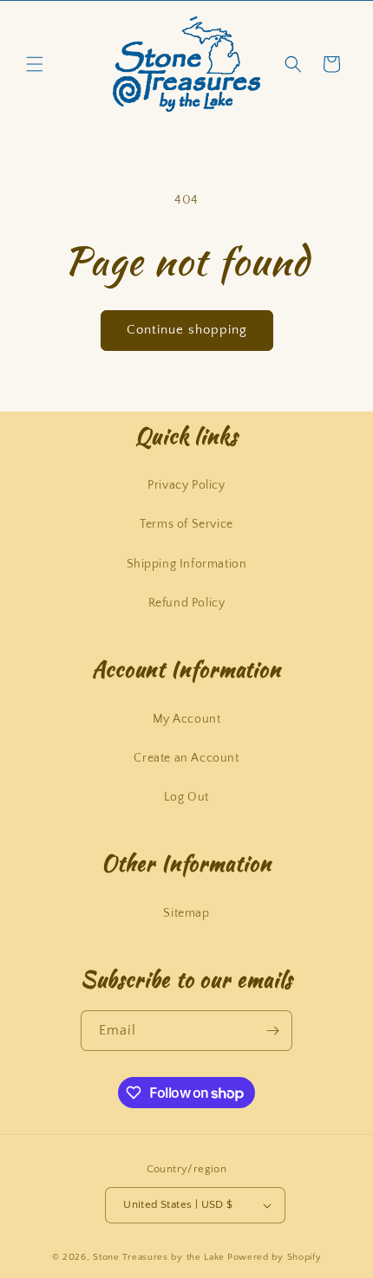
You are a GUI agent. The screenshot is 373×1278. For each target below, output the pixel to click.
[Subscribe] (272, 1030)
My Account (187, 719)
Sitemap (186, 913)
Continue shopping (187, 329)
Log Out (186, 797)
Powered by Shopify (274, 1257)
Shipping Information (187, 564)
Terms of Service (186, 524)
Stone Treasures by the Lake (159, 1257)
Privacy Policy (186, 485)
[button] (35, 64)
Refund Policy (187, 603)
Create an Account (186, 758)
